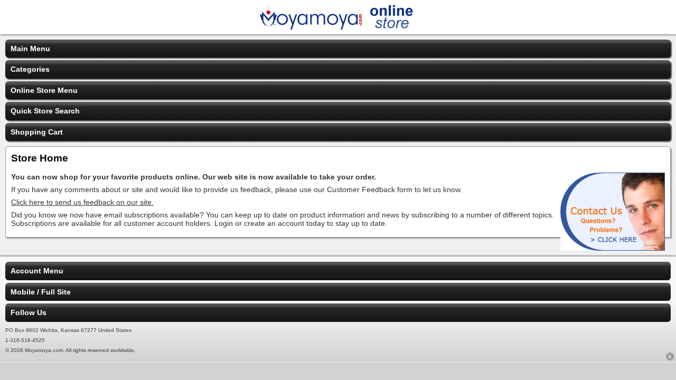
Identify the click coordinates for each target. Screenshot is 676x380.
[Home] (338, 27)
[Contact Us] (612, 248)
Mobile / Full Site (41, 292)
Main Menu (30, 48)
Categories (30, 69)
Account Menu (37, 271)
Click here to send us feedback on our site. (82, 202)
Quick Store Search (45, 111)
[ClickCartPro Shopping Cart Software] (669, 358)
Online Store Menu (44, 90)
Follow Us (28, 312)
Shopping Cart (37, 132)
